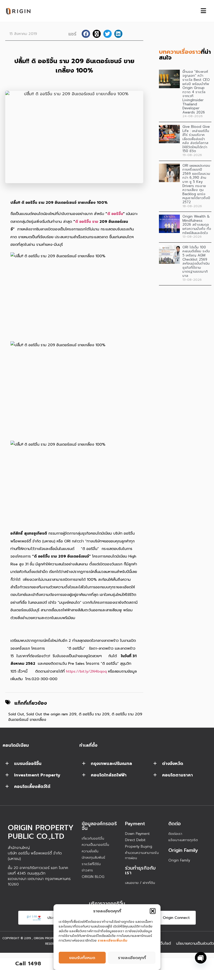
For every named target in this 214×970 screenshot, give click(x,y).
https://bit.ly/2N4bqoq (86, 671)
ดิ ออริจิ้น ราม (87, 221)
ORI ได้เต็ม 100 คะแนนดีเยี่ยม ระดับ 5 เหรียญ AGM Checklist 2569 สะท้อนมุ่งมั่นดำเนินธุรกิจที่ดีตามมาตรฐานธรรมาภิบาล (196, 261)
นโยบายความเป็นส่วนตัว (195, 943)
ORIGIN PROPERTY (47, 938)
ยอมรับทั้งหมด (82, 958)
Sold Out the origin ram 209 (51, 714)
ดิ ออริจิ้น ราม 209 (94, 714)
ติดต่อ (174, 823)
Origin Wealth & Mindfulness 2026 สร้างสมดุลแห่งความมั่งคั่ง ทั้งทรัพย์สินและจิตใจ (196, 224)
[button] (152, 911)
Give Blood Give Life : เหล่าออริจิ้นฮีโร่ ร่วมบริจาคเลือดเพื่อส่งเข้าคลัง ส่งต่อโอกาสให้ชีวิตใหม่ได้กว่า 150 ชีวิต (196, 139)
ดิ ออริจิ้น (115, 214)
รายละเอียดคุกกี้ (132, 958)
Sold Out (16, 714)
